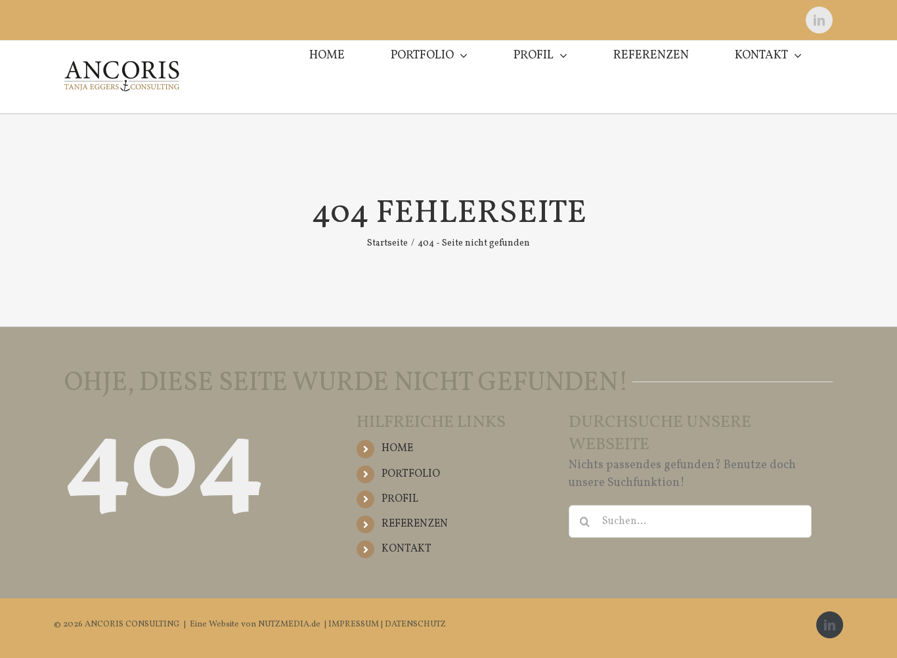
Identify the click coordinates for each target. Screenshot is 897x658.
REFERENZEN (415, 524)
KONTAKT (406, 549)
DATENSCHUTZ (415, 624)
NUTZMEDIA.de (288, 624)
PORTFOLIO (411, 474)
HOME (397, 448)
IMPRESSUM (354, 624)
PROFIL (400, 499)
